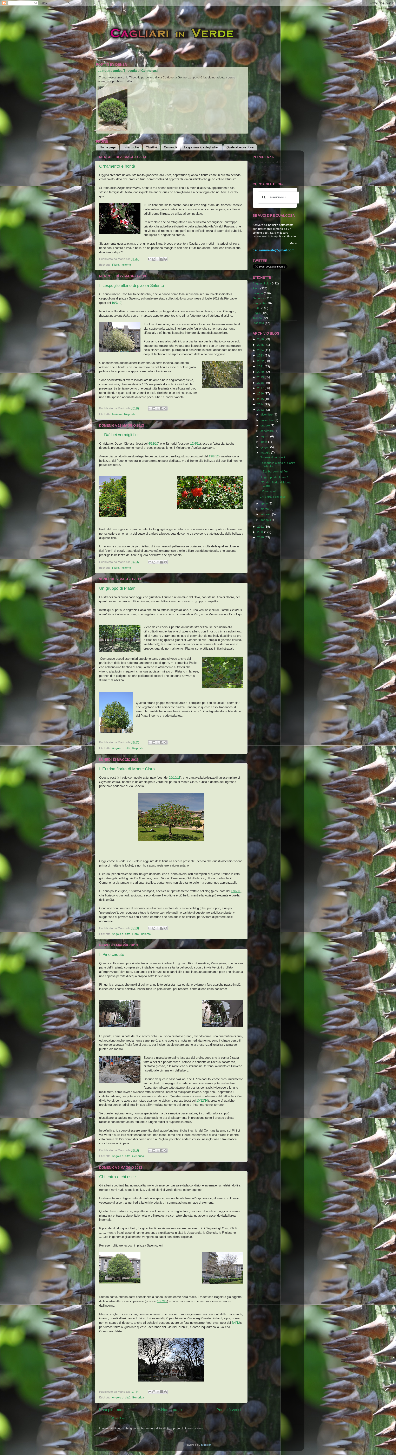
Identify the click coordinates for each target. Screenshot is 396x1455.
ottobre (265, 425)
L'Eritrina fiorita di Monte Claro (127, 769)
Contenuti (170, 147)
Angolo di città (121, 748)
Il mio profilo (131, 147)
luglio (264, 441)
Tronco (257, 318)
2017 (261, 388)
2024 (261, 350)
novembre (267, 420)
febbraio (266, 514)
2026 (261, 339)
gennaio (266, 519)
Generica (138, 1156)
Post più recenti (112, 1410)
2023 (261, 355)
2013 (261, 409)
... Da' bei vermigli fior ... (121, 434)
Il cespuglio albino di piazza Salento (131, 285)
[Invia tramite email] (150, 259)
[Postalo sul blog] (154, 259)
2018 (261, 382)
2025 (261, 344)
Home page (108, 147)
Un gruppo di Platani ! (119, 588)
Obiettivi (151, 147)
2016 (261, 393)
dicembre (266, 414)
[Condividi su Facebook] (161, 259)
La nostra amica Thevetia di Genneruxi (128, 70)
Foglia (257, 313)
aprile (264, 503)
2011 (260, 532)
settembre (267, 430)
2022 (261, 361)
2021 (261, 366)
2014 (261, 404)
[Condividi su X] (158, 259)
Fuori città (259, 303)
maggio (265, 452)
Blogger (206, 1444)
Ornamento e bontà (117, 166)
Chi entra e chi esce (117, 1176)
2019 (261, 377)
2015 (261, 399)
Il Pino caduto (111, 954)
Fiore (115, 264)
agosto (265, 436)
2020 (261, 371)
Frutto (256, 308)
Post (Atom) (119, 1418)
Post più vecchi (229, 1410)
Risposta (130, 414)
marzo (265, 508)
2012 (261, 526)
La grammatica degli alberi (201, 147)
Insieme (126, 264)
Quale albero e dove (239, 147)
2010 (261, 537)
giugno (265, 447)
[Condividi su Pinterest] (165, 259)
